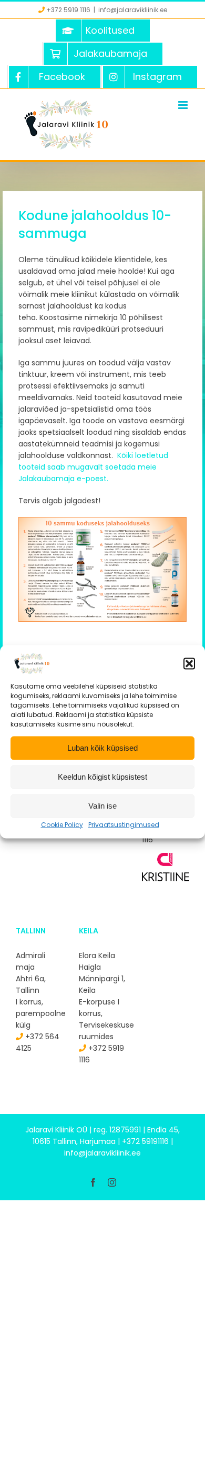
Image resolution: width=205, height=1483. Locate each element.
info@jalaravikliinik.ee (132, 9)
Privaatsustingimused (123, 824)
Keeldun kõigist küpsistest (102, 776)
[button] (189, 663)
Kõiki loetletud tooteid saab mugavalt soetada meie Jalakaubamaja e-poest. (93, 467)
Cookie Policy (62, 824)
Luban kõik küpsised (102, 747)
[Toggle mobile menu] (183, 105)
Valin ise (102, 805)
